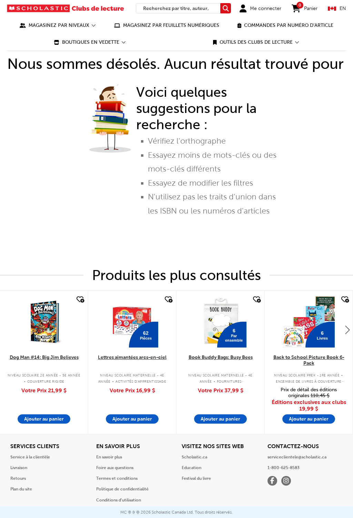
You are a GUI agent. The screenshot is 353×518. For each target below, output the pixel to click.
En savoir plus (109, 457)
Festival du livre (196, 478)
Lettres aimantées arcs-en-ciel (132, 357)
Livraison (18, 467)
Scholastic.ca (194, 457)
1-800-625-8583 (284, 467)
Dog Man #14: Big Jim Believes (44, 357)
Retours (18, 478)
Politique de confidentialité (122, 489)
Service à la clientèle (30, 457)
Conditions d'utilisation (118, 500)
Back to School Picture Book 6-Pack (308, 360)
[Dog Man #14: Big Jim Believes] (44, 322)
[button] (58, 25)
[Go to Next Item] (347, 329)
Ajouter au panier (44, 419)
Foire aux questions (114, 467)
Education (191, 467)
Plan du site (21, 489)
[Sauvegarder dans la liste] (79, 299)
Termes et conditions (117, 478)
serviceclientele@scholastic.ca (297, 457)
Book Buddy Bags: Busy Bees (221, 357)
